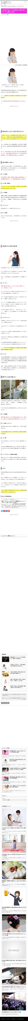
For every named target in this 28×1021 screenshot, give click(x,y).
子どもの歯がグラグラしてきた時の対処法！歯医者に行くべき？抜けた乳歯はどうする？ (14, 695)
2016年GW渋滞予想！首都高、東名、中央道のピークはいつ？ (14, 986)
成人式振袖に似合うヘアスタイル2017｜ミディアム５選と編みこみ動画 (17, 751)
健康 (7, 14)
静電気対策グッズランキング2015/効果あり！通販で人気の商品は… (17, 658)
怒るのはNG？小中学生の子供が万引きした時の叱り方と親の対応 (18, 760)
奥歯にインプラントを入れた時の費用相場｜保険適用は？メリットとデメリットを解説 (13, 698)
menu (25, 1)
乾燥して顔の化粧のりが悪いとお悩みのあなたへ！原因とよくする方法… (18, 680)
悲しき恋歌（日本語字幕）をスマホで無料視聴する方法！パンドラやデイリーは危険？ (18, 769)
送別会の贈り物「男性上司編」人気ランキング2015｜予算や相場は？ (18, 778)
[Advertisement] (14, 31)
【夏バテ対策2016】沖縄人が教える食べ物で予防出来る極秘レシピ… (18, 672)
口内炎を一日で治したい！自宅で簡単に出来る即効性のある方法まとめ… (18, 665)
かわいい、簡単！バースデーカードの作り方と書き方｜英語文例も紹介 (18, 786)
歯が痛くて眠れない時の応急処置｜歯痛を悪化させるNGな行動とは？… (18, 687)
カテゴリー (4, 798)
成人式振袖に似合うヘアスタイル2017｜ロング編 (11, 1011)
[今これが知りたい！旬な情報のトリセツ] (6, 2)
